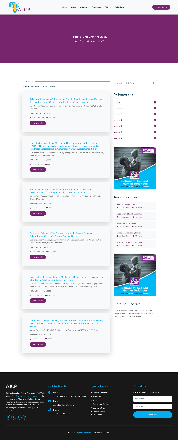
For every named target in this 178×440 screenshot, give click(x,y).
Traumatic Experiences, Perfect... (129, 233)
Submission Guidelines (102, 404)
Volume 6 (118, 108)
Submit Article (161, 7)
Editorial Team (99, 411)
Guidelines (119, 7)
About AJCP (98, 396)
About (74, 7)
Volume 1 (118, 138)
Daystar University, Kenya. (27, 396)
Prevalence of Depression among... (130, 223)
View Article (38, 123)
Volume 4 (118, 120)
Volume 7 (118, 102)
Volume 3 (118, 126)
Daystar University (100, 392)
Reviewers (96, 7)
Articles (83, 7)
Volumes (96, 400)
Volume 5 (118, 114)
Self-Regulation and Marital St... (129, 204)
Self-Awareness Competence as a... (130, 242)
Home (65, 7)
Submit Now (152, 414)
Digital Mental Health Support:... (129, 214)
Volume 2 (118, 132)
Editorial (107, 7)
